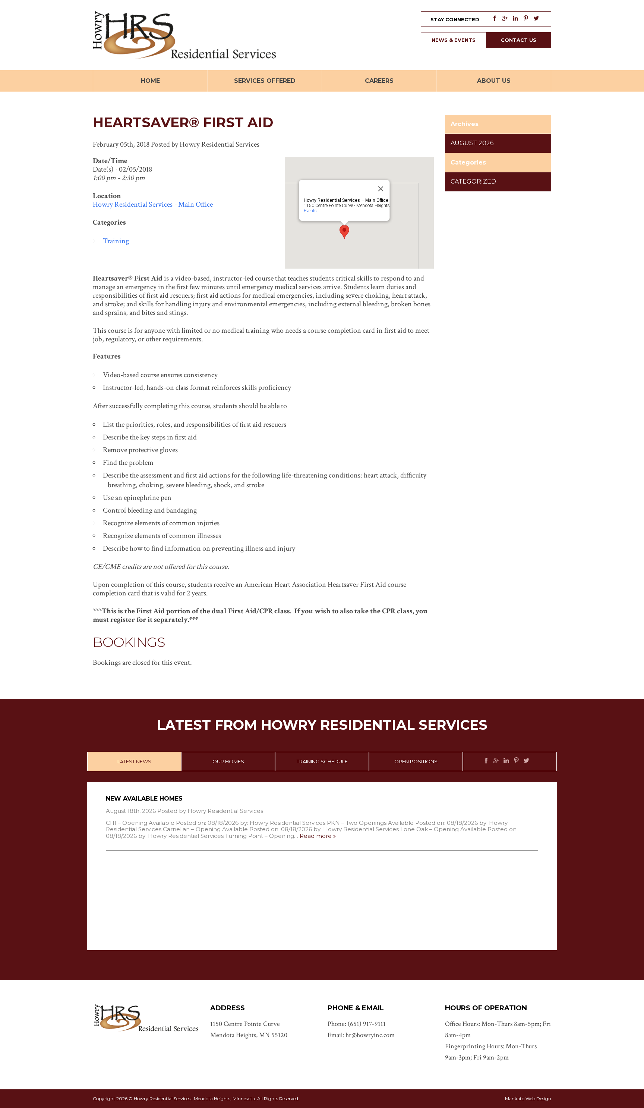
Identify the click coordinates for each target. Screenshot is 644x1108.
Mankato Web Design (528, 1098)
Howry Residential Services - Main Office (153, 204)
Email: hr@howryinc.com (361, 1035)
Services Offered (265, 80)
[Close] (381, 189)
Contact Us (518, 40)
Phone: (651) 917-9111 (357, 1024)
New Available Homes (144, 798)
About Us (494, 80)
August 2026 (472, 143)
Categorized (473, 181)
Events (310, 210)
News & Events (454, 40)
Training (116, 241)
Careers (379, 80)
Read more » (318, 835)
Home (150, 80)
